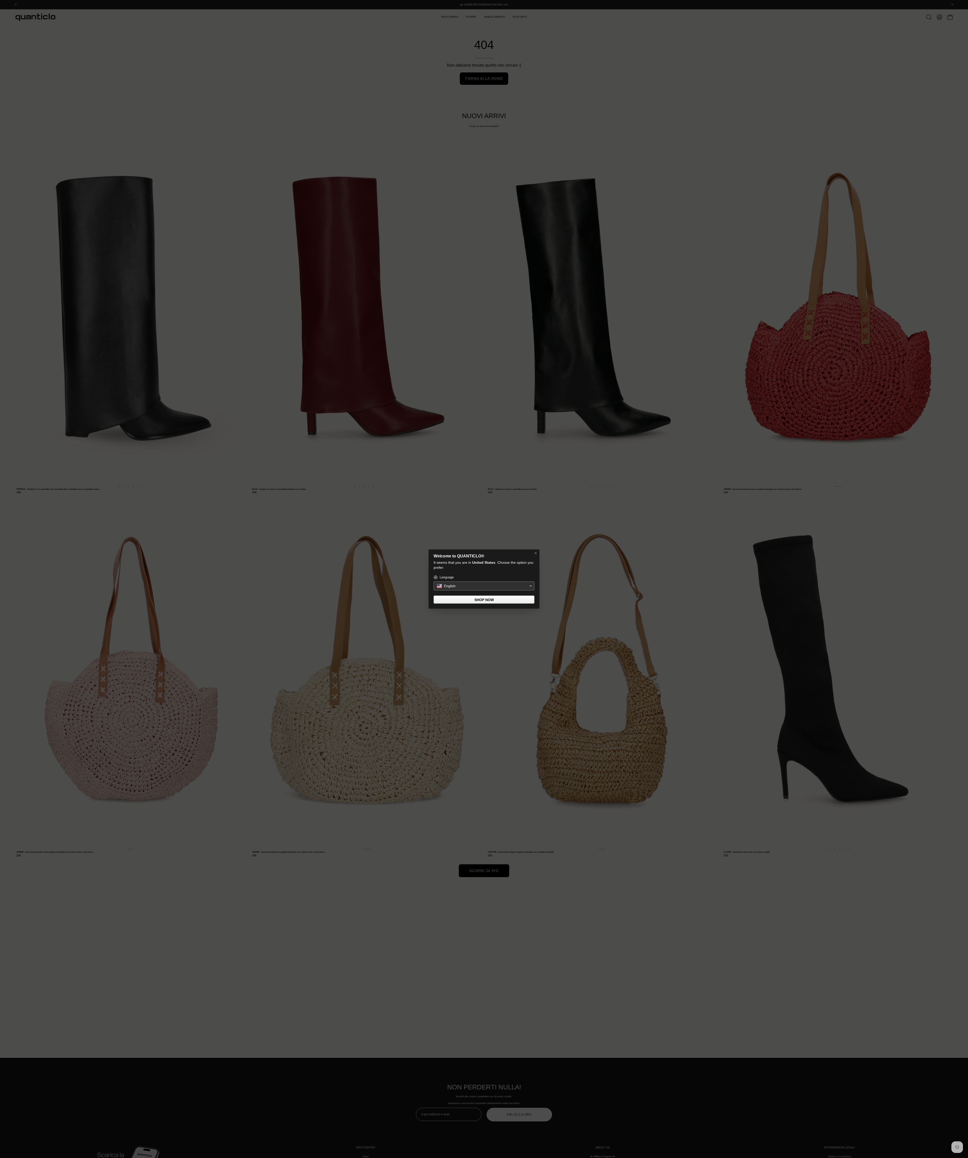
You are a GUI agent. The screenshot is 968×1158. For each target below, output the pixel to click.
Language (447, 577)
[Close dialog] (535, 553)
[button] (484, 585)
